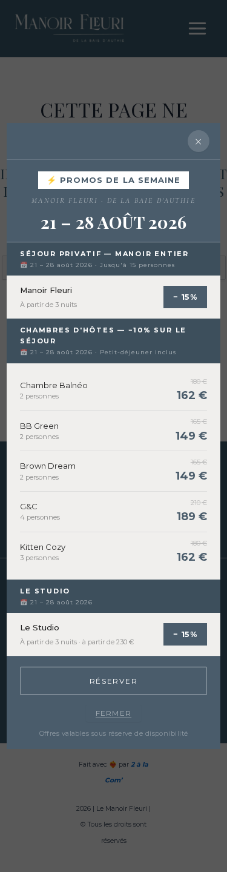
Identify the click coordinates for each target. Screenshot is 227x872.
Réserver (113, 680)
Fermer (113, 713)
